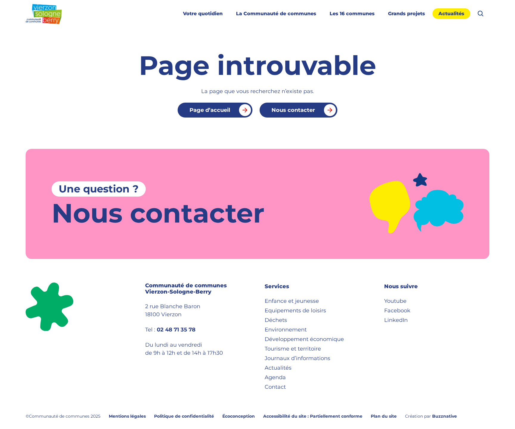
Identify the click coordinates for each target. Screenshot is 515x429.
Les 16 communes (352, 13)
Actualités (451, 13)
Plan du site (384, 416)
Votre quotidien (203, 13)
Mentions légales (127, 416)
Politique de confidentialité (184, 416)
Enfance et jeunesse (292, 301)
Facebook (397, 310)
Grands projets (406, 13)
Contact (275, 387)
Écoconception (238, 416)
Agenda (275, 377)
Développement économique (304, 339)
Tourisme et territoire (293, 348)
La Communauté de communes (276, 13)
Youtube (395, 301)
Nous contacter (293, 110)
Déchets (276, 320)
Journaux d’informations (297, 358)
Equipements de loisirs (295, 310)
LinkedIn (396, 320)
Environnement (286, 329)
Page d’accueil (210, 110)
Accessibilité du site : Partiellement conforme (312, 416)
